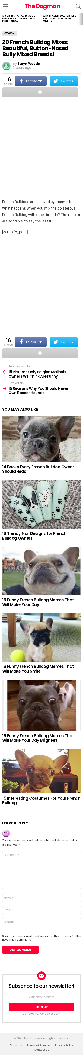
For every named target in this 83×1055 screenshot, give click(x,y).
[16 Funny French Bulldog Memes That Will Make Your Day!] (41, 571)
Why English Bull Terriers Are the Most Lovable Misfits (59, 18)
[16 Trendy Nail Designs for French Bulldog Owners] (41, 504)
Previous (2, 19)
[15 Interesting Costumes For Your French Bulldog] (41, 771)
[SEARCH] (78, 6)
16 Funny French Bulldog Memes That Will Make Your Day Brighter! (38, 738)
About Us (16, 1045)
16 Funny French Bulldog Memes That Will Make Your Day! (38, 602)
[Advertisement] (41, 148)
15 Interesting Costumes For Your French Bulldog (41, 800)
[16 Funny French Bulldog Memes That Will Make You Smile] (41, 637)
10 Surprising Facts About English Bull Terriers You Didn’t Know (19, 18)
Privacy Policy (64, 1045)
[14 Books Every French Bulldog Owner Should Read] (41, 439)
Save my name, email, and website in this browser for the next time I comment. (41, 938)
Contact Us (41, 1050)
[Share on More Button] (40, 92)
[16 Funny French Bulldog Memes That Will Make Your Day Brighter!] (41, 705)
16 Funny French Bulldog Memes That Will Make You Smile (38, 669)
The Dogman (42, 6)
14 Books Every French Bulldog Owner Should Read (38, 469)
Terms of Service (38, 1045)
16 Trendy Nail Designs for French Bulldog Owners (34, 536)
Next (81, 19)
